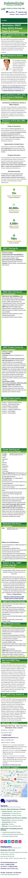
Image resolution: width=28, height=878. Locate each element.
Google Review (17, 594)
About (17, 14)
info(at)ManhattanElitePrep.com (9, 737)
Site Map (3, 872)
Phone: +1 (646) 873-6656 (7, 864)
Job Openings (17, 872)
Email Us (23, 14)
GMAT (4, 8)
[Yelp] (20, 841)
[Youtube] (12, 841)
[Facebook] (5, 841)
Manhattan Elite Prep (14, 3)
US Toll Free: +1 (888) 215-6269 (9, 866)
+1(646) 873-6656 (21, 12)
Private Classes (12, 8)
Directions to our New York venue (12, 765)
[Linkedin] (16, 841)
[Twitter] (9, 841)
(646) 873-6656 (7, 735)
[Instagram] (2, 841)
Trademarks (9, 872)
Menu (5, 20)
